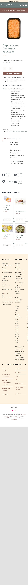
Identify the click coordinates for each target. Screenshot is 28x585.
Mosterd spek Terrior (6, 207)
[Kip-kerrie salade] (7, 228)
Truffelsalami (21, 212)
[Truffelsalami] (20, 202)
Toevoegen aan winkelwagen (12, 73)
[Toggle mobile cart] (20, 5)
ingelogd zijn (18, 161)
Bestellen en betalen (6, 370)
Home (3, 10)
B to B (17, 376)
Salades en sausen (22, 131)
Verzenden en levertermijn (6, 375)
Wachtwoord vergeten (19, 388)
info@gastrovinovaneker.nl (8, 297)
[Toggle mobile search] (23, 5)
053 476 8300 (16, 1)
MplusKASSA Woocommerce (10, 417)
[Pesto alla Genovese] (20, 229)
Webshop (18, 368)
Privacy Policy (14, 416)
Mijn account (19, 383)
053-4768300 (6, 293)
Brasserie (5, 394)
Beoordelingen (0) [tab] (5, 140)
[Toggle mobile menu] (26, 5)
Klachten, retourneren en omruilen (7, 382)
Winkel (7, 10)
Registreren (19, 393)
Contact (18, 380)
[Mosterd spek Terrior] (7, 199)
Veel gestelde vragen (6, 389)
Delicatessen (13, 131)
